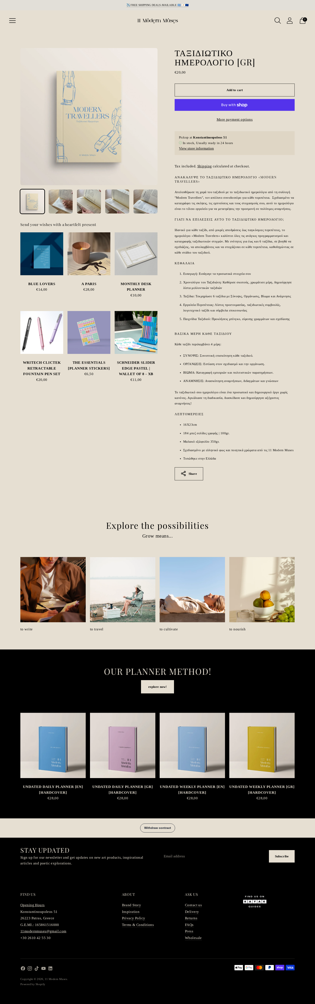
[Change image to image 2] (61, 201)
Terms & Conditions (138, 925)
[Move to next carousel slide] (298, 749)
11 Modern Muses (56, 979)
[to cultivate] (192, 589)
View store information (196, 148)
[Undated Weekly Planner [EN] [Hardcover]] (192, 745)
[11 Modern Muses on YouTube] (43, 969)
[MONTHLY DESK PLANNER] (136, 253)
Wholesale (193, 938)
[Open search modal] (278, 21)
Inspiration (131, 912)
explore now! (157, 686)
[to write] (53, 589)
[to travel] (122, 589)
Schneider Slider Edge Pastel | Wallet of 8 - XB (136, 368)
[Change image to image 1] (32, 201)
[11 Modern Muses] (157, 20)
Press (189, 931)
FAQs (189, 925)
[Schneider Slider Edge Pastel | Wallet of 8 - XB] (136, 332)
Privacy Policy (133, 918)
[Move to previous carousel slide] (16, 749)
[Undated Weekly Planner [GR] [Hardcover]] (262, 745)
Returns (191, 918)
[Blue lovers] (41, 253)
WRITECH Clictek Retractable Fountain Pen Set (42, 368)
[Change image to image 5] (146, 201)
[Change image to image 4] (117, 201)
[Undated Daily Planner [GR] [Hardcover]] (122, 745)
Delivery (192, 912)
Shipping (204, 166)
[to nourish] (262, 589)
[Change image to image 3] (89, 201)
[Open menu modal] (12, 21)
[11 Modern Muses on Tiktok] (36, 969)
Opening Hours (32, 905)
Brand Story (131, 905)
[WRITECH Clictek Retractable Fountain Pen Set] (41, 332)
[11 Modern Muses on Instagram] (29, 969)
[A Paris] (89, 253)
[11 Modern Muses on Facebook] (23, 969)
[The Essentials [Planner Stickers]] (89, 332)
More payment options (235, 119)
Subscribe (282, 856)
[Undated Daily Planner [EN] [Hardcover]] (53, 745)
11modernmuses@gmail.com (43, 931)
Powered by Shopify (32, 984)
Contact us (193, 905)
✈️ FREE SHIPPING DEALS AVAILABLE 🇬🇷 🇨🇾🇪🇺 (157, 5)
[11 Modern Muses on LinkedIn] (50, 969)
